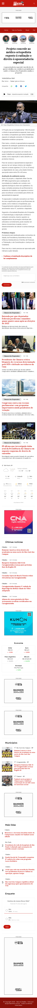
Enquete (10, 893)
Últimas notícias (14, 542)
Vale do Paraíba (17, 30)
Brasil (27, 30)
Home (6, 30)
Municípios (11, 743)
